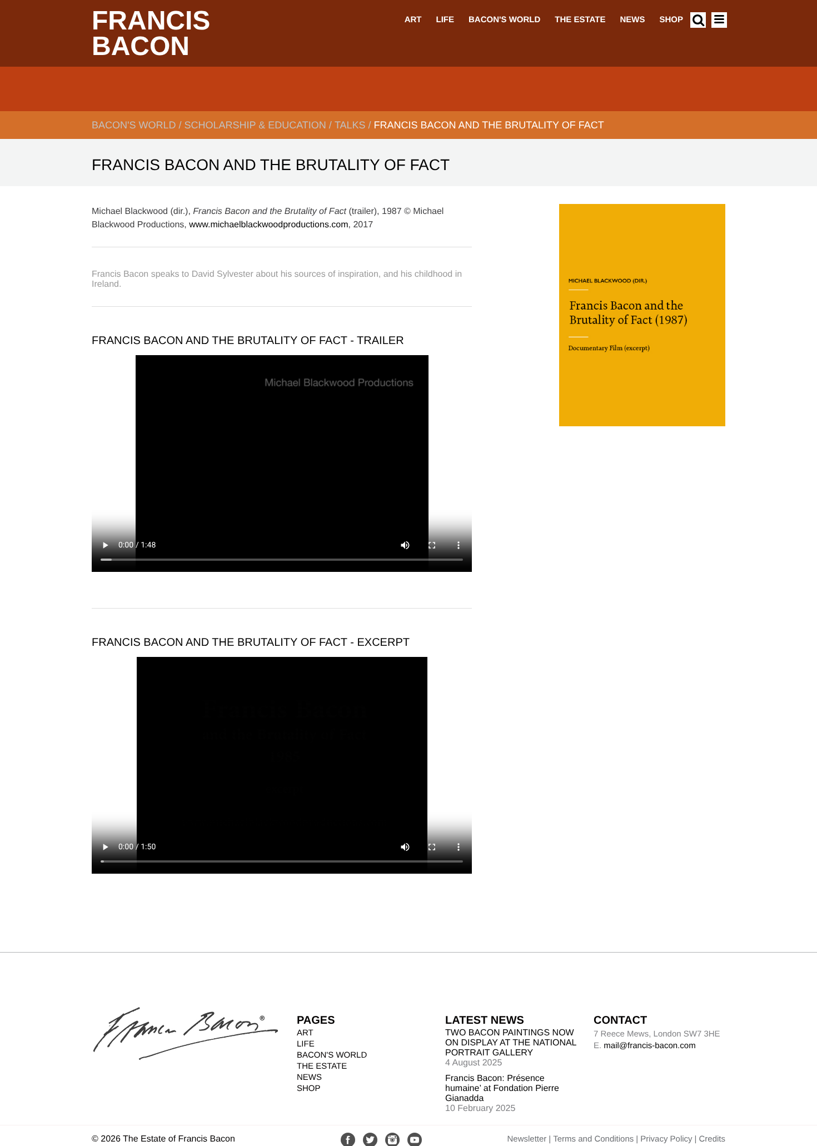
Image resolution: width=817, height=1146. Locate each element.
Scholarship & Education (255, 125)
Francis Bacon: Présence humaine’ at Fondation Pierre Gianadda (502, 1088)
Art (413, 19)
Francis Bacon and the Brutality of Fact (489, 125)
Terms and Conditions (593, 1139)
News (632, 19)
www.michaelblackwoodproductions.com (268, 225)
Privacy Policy (666, 1139)
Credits (712, 1139)
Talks (350, 125)
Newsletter (526, 1139)
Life (445, 19)
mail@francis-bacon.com (649, 1045)
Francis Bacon (151, 33)
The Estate (580, 19)
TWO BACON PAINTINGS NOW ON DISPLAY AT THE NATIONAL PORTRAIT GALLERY (510, 1043)
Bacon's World (504, 19)
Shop (671, 19)
